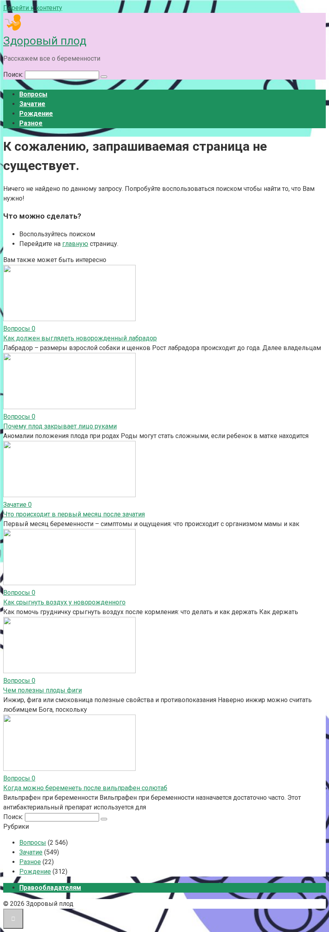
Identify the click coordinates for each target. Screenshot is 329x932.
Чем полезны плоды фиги (42, 690)
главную (75, 244)
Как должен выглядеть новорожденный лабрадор (80, 338)
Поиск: (14, 74)
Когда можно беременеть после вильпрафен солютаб (85, 788)
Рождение (36, 113)
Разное (31, 123)
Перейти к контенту (32, 8)
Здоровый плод (44, 40)
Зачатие (32, 104)
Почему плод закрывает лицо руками (60, 426)
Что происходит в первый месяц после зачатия (74, 514)
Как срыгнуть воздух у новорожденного (64, 602)
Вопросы (33, 94)
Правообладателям (50, 887)
